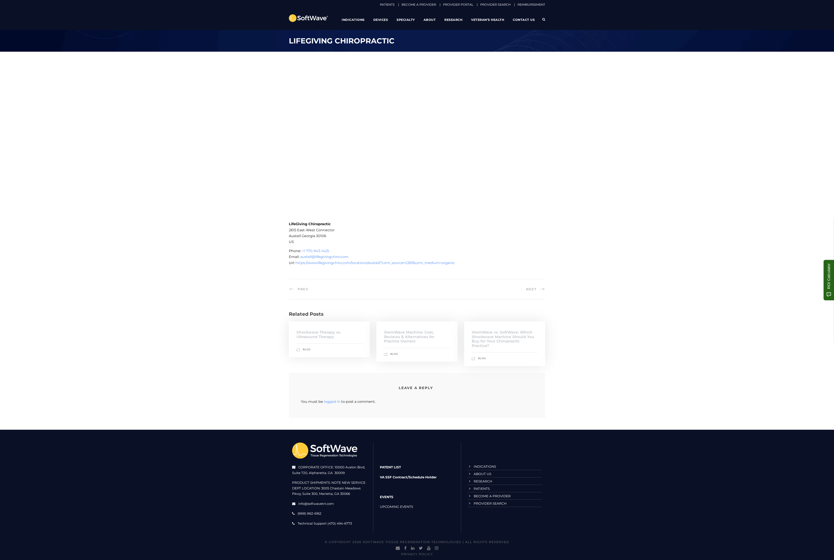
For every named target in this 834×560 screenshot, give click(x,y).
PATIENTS (387, 5)
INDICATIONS (485, 466)
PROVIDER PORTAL (458, 5)
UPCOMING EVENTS (396, 507)
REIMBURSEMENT (531, 5)
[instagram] (436, 548)
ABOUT (430, 20)
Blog (307, 349)
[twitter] (421, 548)
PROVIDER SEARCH (495, 5)
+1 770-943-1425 (315, 251)
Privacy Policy (417, 554)
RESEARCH (453, 20)
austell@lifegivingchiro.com (324, 257)
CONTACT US (524, 20)
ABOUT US (482, 474)
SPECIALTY (406, 20)
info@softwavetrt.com (316, 504)
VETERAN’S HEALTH (487, 20)
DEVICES (380, 20)
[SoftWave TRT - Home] (308, 18)
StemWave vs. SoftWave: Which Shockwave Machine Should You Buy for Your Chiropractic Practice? (503, 339)
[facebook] (405, 548)
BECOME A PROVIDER (419, 5)
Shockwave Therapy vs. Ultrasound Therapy (318, 334)
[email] (398, 548)
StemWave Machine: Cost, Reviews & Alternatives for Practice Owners (409, 336)
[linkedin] (412, 548)
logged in (332, 402)
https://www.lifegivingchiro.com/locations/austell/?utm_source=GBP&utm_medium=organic (375, 263)
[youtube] (428, 548)
